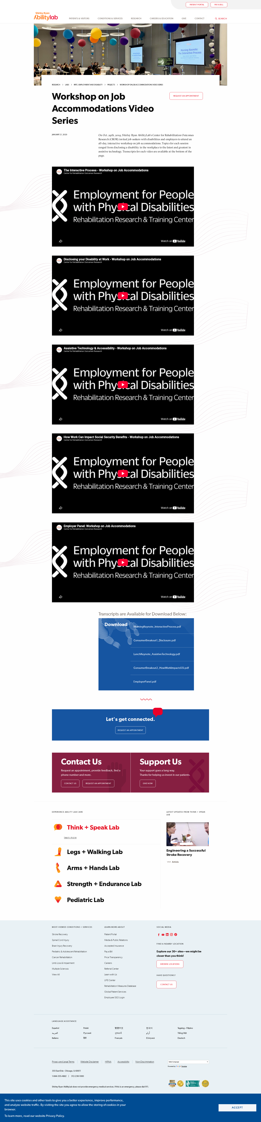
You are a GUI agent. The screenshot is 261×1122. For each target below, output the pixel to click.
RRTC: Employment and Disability (88, 85)
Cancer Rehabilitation (62, 957)
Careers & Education (161, 19)
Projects (111, 85)
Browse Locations (169, 964)
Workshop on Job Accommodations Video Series (141, 85)
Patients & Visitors (79, 19)
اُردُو (148, 1033)
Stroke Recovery (60, 934)
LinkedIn (167, 934)
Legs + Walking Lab (95, 852)
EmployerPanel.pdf (145, 681)
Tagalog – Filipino (185, 1028)
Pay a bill (218, 5)
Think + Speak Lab (93, 828)
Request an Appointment (98, 784)
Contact (200, 19)
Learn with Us (110, 974)
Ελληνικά (150, 1038)
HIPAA (108, 1062)
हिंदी (84, 1038)
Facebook (158, 934)
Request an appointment (186, 96)
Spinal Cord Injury (60, 940)
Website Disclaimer (90, 1062)
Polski (86, 1028)
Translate (184, 1066)
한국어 (149, 1028)
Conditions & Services (110, 19)
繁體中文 (119, 1028)
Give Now (148, 784)
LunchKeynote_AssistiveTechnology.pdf (157, 654)
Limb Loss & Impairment (63, 963)
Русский (87, 1033)
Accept (237, 1107)
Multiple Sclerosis (60, 969)
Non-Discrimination (144, 1062)
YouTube (162, 934)
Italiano (55, 1038)
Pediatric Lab (85, 900)
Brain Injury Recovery (62, 946)
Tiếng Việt (182, 1033)
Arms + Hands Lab (93, 868)
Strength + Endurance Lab (104, 884)
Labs (67, 85)
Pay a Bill (108, 951)
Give (184, 19)
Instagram (171, 934)
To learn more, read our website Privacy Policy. (35, 1115)
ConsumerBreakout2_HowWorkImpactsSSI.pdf (161, 668)
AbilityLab (46, 16)
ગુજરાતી (118, 1033)
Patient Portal (197, 5)
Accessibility (123, 1062)
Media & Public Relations (116, 940)
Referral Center (111, 969)
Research (136, 19)
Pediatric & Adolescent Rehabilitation (69, 951)
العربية (55, 1033)
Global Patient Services (115, 992)
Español (55, 1028)
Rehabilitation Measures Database (120, 986)
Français (118, 1038)
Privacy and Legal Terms (63, 1062)
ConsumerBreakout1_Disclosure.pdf (155, 640)
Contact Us (70, 784)
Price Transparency (113, 957)
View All (56, 974)
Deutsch (181, 1038)
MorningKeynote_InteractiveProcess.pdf (157, 626)
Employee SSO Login (114, 997)
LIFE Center (109, 980)
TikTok (175, 934)
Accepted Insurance (114, 946)
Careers (108, 963)
